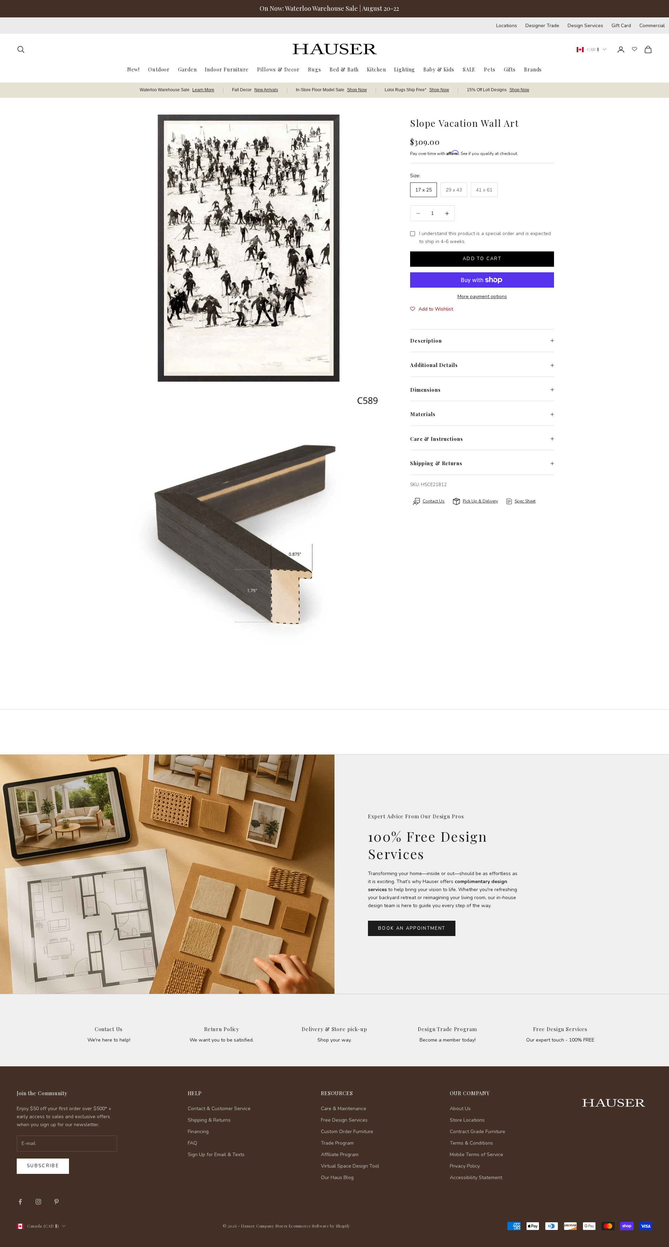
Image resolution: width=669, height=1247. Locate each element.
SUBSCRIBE (557, 1175)
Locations (506, 25)
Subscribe (43, 1166)
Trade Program (337, 1143)
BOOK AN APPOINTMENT (411, 928)
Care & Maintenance (343, 1108)
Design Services (585, 25)
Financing (198, 1131)
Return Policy (221, 1029)
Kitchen (376, 69)
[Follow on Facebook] (20, 1201)
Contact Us (109, 1029)
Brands (533, 69)
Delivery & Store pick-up (334, 1029)
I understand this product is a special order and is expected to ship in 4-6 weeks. (485, 237)
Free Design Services (560, 1029)
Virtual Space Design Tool (350, 1166)
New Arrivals (266, 89)
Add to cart (482, 259)
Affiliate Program (340, 1154)
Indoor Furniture (227, 69)
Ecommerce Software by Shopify (319, 1226)
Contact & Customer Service (219, 1108)
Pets (489, 69)
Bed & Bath (344, 69)
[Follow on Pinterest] (56, 1201)
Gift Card (621, 25)
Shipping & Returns (209, 1120)
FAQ (192, 1143)
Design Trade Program (447, 1029)
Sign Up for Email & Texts (216, 1154)
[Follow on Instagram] (38, 1201)
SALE (469, 69)
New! (133, 69)
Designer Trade (542, 25)
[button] (431, 309)
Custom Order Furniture (347, 1131)
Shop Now (357, 89)
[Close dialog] (653, 1061)
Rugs (314, 69)
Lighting (404, 69)
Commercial (652, 25)
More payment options (482, 296)
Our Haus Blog (337, 1177)
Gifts (510, 69)
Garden (187, 69)
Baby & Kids (438, 69)
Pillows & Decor (278, 69)
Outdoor (159, 69)
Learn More (203, 89)
